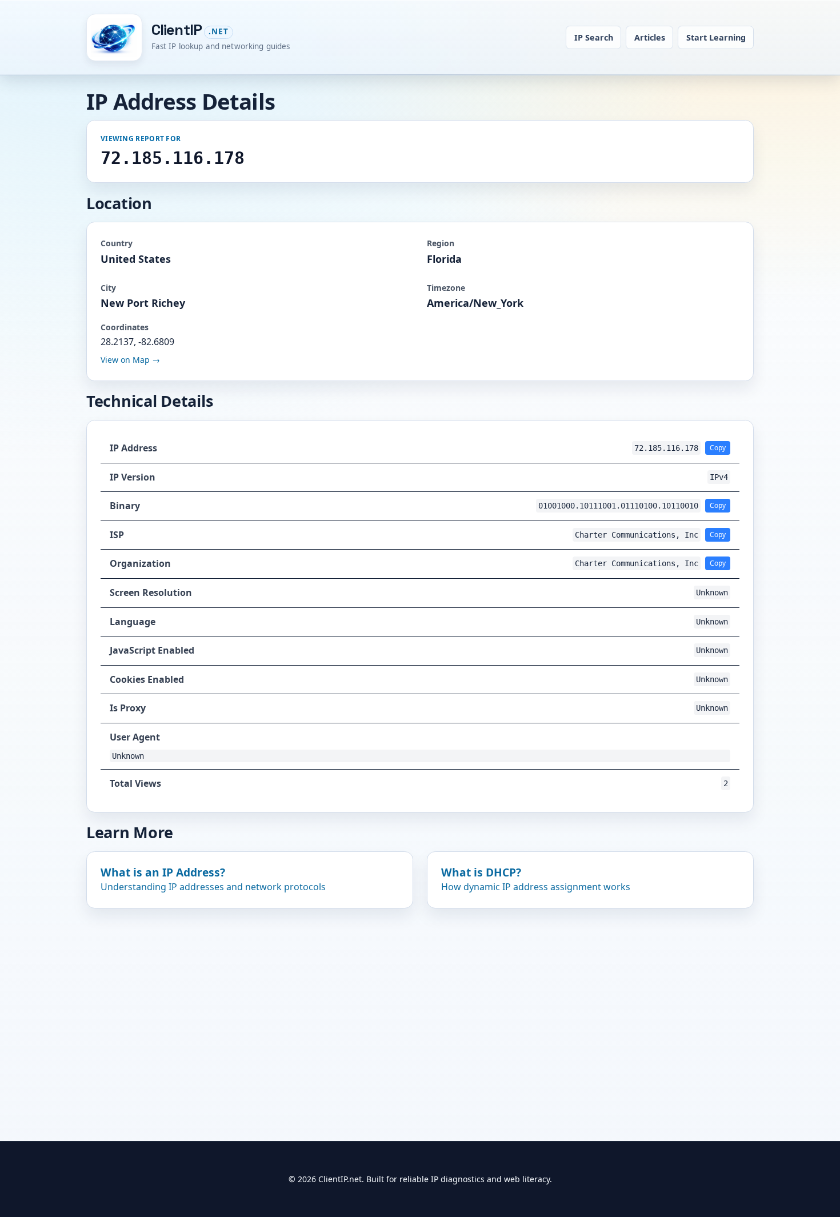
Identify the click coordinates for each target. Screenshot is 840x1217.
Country (117, 243)
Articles (649, 37)
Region (440, 243)
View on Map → (130, 359)
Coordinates (125, 327)
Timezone (446, 287)
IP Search (593, 37)
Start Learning (716, 37)
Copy (718, 448)
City (108, 287)
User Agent (135, 737)
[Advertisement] (420, 1005)
